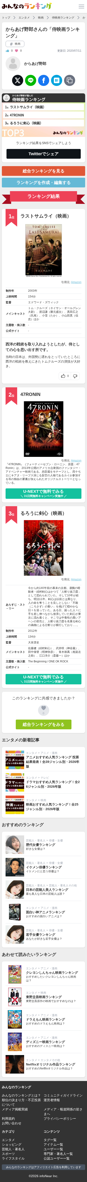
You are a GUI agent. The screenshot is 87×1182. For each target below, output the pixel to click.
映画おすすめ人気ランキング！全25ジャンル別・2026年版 (52, 807)
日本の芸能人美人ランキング (47, 889)
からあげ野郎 (35, 64)
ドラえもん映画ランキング (45, 1019)
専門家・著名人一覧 (58, 1154)
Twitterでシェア (44, 154)
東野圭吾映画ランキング (44, 997)
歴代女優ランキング (40, 845)
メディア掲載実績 (15, 1109)
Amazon (76, 282)
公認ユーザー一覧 (57, 1158)
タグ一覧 (50, 1140)
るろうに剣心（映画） (43, 513)
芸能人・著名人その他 (63, 885)
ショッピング (11, 1144)
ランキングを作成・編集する (43, 182)
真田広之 (72, 311)
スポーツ (8, 1154)
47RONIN (30, 394)
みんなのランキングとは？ (21, 1095)
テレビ (45, 777)
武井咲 (60, 648)
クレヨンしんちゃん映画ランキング (52, 972)
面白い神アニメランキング (45, 912)
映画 (41, 17)
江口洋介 (44, 655)
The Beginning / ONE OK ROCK (48, 661)
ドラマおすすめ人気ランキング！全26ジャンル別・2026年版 (53, 784)
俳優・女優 (56, 840)
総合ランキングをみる (43, 724)
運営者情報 (52, 1100)
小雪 (45, 315)
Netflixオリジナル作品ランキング (50, 1064)
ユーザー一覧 (53, 1149)
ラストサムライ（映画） (45, 215)
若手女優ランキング (40, 934)
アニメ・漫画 (49, 753)
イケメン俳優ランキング (44, 867)
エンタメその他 (50, 1060)
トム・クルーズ (38, 308)
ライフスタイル (13, 1158)
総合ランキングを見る (43, 171)
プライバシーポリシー (60, 1118)
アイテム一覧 (53, 1144)
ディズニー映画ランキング (45, 1042)
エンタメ (24, 17)
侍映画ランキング (63, 17)
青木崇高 (64, 652)
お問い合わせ (11, 1123)
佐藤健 (32, 648)
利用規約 (8, 1118)
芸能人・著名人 (35, 840)
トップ (6, 17)
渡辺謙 (43, 311)
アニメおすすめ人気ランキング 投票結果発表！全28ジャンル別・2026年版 (52, 761)
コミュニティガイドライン (63, 1095)
